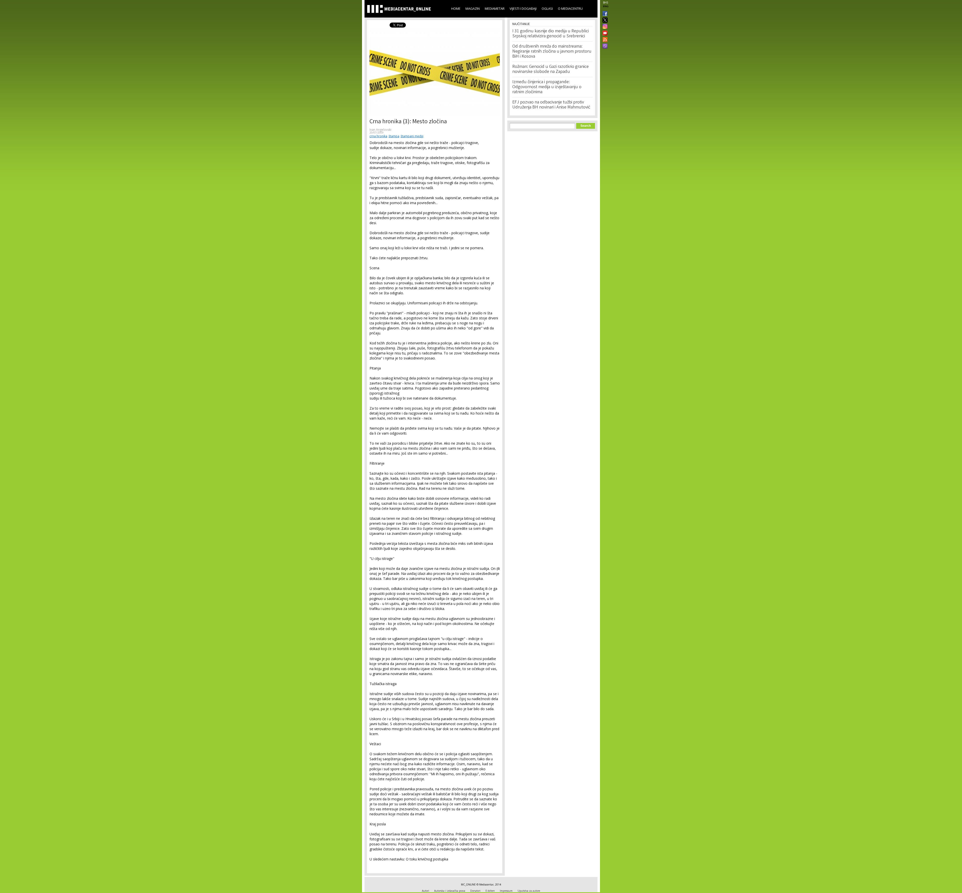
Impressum (506, 890)
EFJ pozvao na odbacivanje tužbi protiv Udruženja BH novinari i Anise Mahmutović (551, 105)
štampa (394, 136)
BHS (605, 2)
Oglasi (547, 8)
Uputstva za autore (529, 890)
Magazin (472, 8)
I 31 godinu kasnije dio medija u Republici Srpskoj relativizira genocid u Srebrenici (550, 34)
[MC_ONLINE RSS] (604, 40)
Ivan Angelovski (380, 129)
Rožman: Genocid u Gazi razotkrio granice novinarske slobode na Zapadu (550, 69)
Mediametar (495, 8)
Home (455, 8)
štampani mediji (412, 136)
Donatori (475, 890)
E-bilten (490, 890)
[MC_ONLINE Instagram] (604, 27)
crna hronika (378, 136)
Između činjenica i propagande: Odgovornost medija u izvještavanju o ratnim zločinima (546, 87)
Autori (425, 890)
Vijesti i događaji (523, 8)
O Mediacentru (570, 8)
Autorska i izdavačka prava (449, 890)
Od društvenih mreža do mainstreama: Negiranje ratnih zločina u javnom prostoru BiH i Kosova (551, 51)
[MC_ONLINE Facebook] (604, 14)
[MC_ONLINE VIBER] (604, 47)
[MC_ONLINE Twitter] (604, 20)
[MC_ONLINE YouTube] (604, 33)
